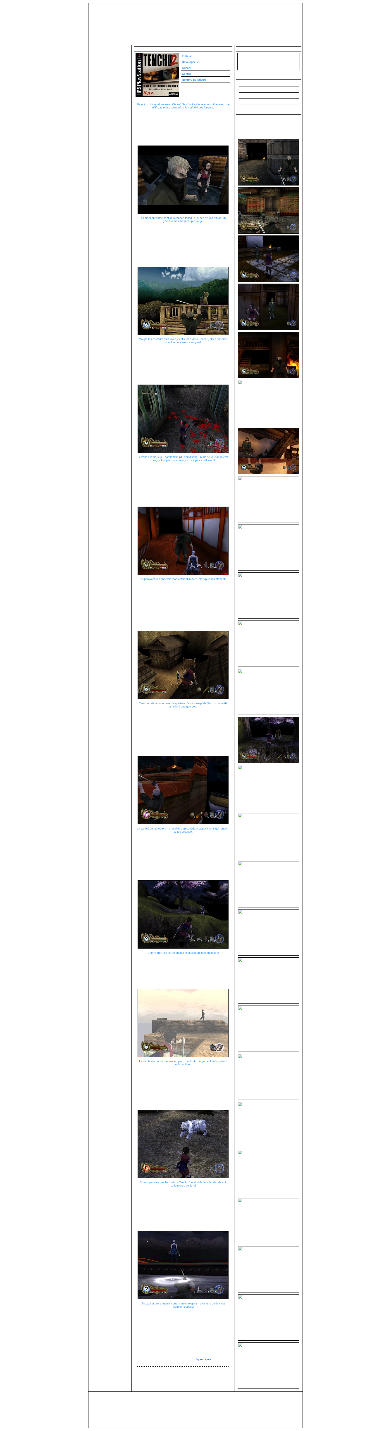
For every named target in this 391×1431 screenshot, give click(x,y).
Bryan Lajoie (203, 1359)
